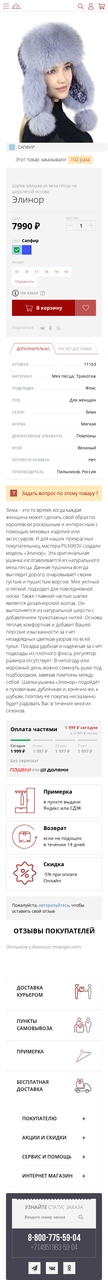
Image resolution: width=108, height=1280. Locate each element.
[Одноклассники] (50, 328)
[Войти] (91, 6)
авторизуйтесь (54, 905)
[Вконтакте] (42, 328)
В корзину (48, 308)
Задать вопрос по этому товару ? (60, 493)
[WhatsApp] (58, 328)
